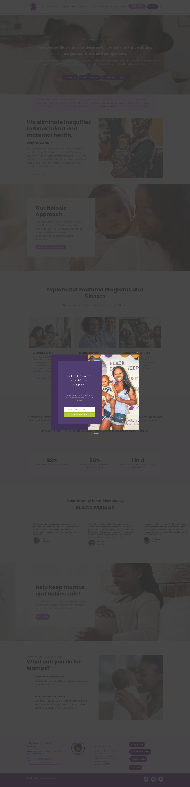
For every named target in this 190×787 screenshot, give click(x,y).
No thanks (95, 433)
